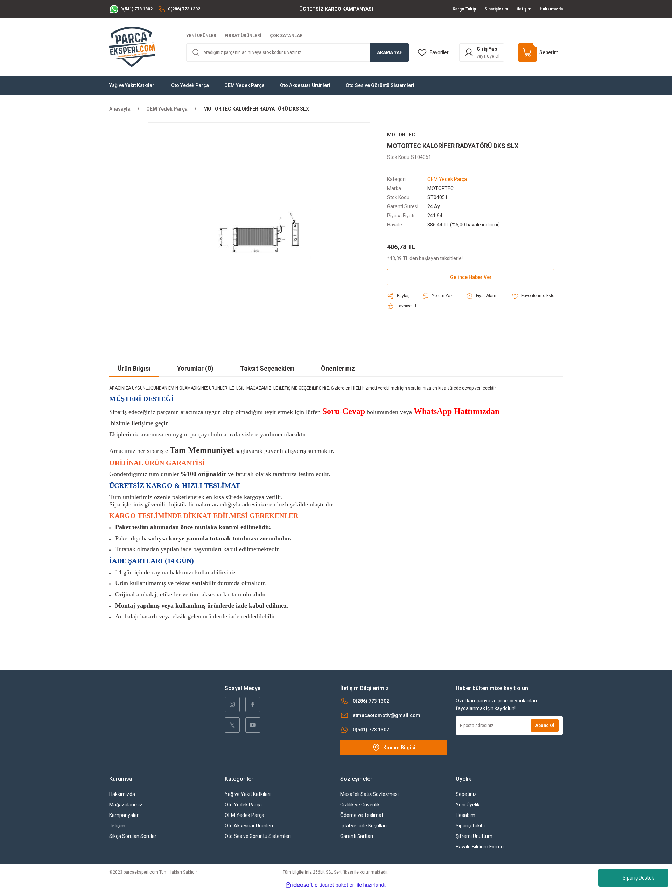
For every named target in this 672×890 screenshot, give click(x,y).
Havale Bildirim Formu (480, 846)
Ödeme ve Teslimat (361, 815)
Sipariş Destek (638, 878)
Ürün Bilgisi (134, 368)
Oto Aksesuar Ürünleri (249, 825)
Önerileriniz (338, 368)
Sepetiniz (466, 794)
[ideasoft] (299, 885)
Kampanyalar (124, 815)
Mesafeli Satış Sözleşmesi (369, 794)
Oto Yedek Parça (243, 804)
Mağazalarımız (125, 804)
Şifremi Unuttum (474, 836)
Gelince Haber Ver (471, 277)
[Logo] (132, 46)
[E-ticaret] (335, 885)
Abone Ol (544, 725)
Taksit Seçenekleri (267, 368)
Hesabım (465, 815)
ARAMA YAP (389, 52)
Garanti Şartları (356, 836)
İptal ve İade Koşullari (363, 825)
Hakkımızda (122, 794)
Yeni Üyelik (467, 804)
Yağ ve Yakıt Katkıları (248, 794)
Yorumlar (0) (195, 368)
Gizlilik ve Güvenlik (360, 804)
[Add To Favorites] (532, 296)
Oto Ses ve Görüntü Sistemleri (258, 836)
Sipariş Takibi (470, 825)
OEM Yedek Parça (447, 179)
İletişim (117, 825)
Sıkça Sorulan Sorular (132, 836)
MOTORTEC (440, 188)
